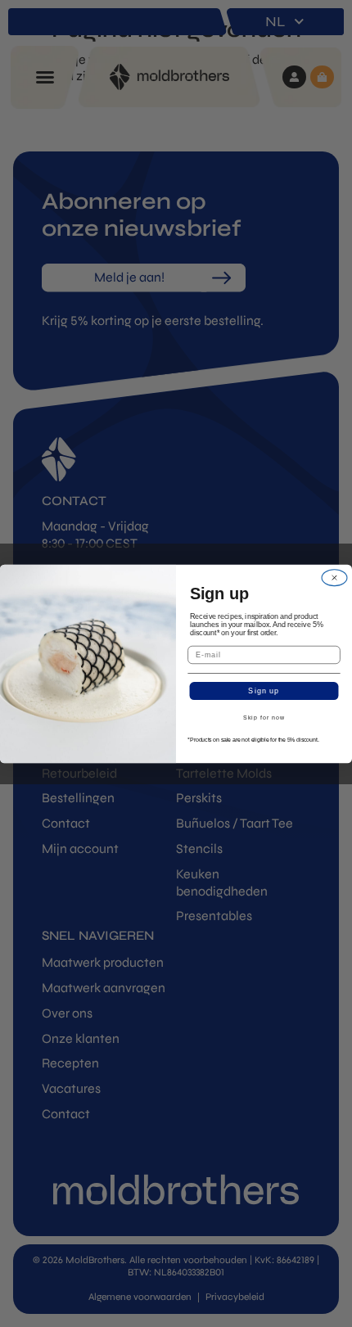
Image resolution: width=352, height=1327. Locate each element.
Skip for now (263, 718)
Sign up (263, 690)
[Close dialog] (335, 577)
